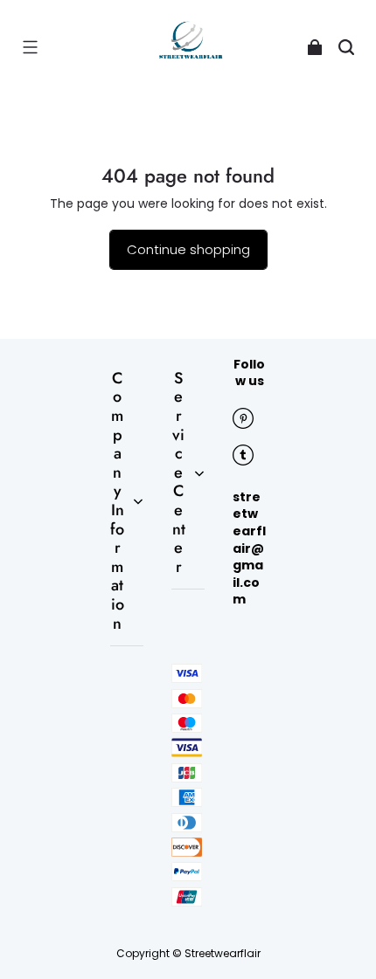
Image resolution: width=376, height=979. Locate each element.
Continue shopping (188, 249)
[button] (29, 47)
